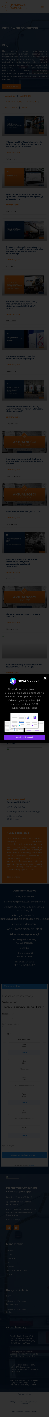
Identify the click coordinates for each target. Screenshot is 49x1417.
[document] (24, 708)
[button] (44, 677)
